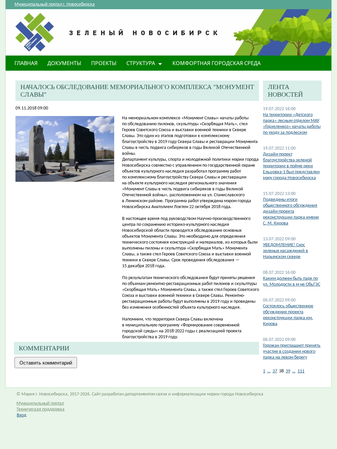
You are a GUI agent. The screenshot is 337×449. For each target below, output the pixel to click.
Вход (21, 415)
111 (301, 371)
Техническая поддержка (40, 409)
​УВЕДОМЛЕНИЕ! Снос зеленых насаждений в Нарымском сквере (285, 251)
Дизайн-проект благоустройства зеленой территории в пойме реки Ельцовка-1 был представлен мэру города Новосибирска (291, 166)
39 (288, 371)
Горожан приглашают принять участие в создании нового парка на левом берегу (292, 351)
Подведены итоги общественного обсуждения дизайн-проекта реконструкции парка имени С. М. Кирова (291, 211)
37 (274, 371)
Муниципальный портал (40, 403)
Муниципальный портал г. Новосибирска (54, 4)
